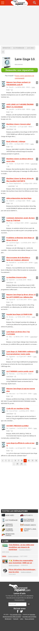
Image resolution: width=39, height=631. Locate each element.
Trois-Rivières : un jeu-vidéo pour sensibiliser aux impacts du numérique (21, 547)
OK (29, 604)
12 (36, 460)
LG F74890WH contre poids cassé (19, 371)
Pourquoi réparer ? (25, 549)
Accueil (19, 2)
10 (28, 460)
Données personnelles (29, 617)
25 (17, 464)
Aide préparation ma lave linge (18, 198)
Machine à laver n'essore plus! (18, 124)
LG (12, 90)
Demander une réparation (20, 70)
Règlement (8, 619)
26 (21, 464)
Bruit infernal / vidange (15, 141)
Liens (4, 556)
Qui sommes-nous (15, 615)
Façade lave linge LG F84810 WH (19, 314)
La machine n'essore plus (16, 277)
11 (32, 460)
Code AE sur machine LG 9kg (17, 408)
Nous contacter (29, 619)
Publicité (15, 619)
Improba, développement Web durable (19, 616)
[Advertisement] (19, 25)
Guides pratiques (13, 556)
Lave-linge (9, 129)
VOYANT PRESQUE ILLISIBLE (17, 426)
